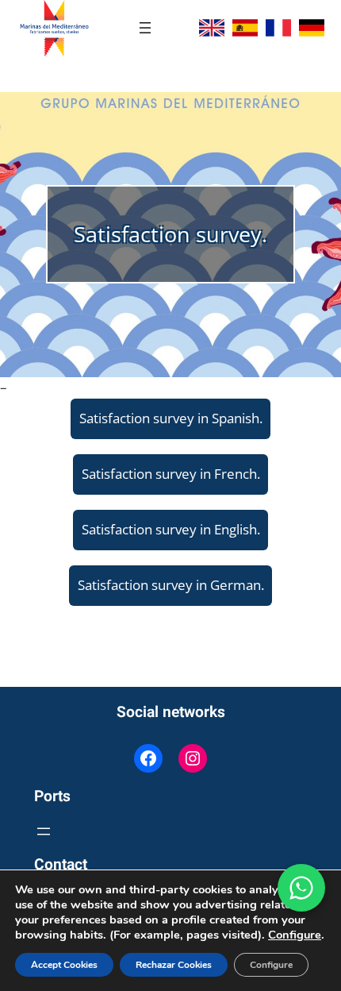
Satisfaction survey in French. (171, 474)
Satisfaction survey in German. (171, 585)
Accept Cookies (64, 964)
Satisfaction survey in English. (171, 529)
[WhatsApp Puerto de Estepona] (301, 888)
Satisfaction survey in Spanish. (170, 418)
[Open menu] (145, 27)
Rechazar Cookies (174, 964)
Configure (294, 934)
